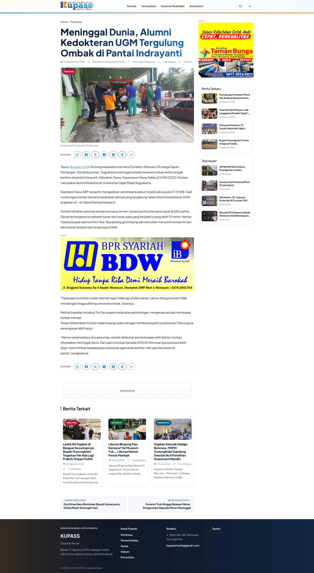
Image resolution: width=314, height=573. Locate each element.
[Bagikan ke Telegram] (104, 154)
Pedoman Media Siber (173, 6)
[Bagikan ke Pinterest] (113, 154)
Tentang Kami (148, 6)
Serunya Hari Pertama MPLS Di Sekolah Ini (234, 184)
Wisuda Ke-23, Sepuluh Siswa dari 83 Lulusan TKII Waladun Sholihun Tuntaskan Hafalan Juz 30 (234, 199)
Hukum (125, 551)
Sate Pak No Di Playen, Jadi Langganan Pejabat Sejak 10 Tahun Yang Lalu (234, 111)
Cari (240, 6)
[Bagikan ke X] (95, 154)
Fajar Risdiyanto (147, 61)
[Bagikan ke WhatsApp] (77, 154)
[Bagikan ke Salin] (131, 154)
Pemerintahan (129, 540)
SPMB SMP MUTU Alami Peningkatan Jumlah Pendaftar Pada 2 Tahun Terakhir (232, 168)
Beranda (131, 6)
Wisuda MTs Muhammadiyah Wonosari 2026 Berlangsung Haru (234, 214)
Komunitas (127, 557)
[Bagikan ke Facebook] (86, 154)
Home (64, 22)
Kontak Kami (196, 6)
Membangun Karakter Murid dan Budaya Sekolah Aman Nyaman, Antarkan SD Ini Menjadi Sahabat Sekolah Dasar (234, 96)
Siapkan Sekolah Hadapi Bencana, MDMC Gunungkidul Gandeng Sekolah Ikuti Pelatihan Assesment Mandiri (170, 451)
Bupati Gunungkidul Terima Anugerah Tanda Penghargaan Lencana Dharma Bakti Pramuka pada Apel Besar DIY (234, 142)
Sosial (124, 546)
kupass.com (79, 167)
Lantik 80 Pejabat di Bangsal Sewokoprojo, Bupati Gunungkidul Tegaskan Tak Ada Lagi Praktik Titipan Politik (79, 451)
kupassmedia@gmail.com (182, 545)
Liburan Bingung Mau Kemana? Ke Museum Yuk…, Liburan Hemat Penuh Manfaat (123, 449)
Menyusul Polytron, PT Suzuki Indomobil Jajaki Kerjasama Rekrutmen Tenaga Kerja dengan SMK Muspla (233, 127)
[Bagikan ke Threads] (122, 154)
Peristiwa (69, 72)
